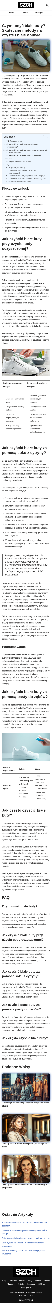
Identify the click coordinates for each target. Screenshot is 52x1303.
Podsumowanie (15, 153)
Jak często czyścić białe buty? (18, 162)
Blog (4, 1280)
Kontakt (38, 1280)
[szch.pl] (26, 5)
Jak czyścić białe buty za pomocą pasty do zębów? (23, 157)
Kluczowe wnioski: (17, 141)
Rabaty (21, 1284)
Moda (11, 12)
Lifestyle (39, 12)
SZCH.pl (41, 1284)
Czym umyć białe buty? (17, 168)
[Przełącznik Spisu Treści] (44, 137)
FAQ (7, 165)
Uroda (25, 12)
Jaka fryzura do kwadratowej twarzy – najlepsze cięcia (25, 1238)
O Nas (47, 1280)
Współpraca (26, 1287)
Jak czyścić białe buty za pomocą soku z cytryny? (26, 150)
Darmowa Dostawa (17, 1280)
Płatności (11, 1284)
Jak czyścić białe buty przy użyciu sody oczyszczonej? (21, 145)
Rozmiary (31, 1284)
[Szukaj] (47, 5)
